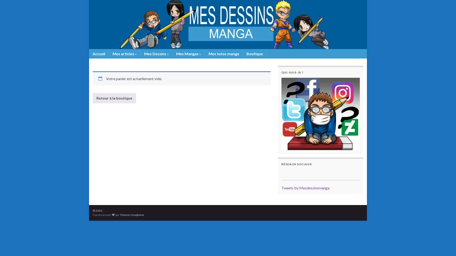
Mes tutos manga (224, 53)
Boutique (255, 53)
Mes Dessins (155, 53)
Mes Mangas (187, 53)
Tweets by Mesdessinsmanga (305, 188)
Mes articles (124, 53)
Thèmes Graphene (132, 215)
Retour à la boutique (114, 98)
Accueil (99, 53)
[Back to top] (445, 245)
